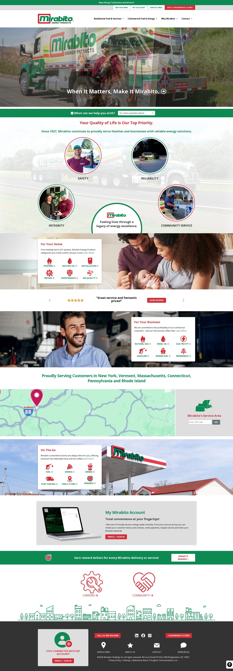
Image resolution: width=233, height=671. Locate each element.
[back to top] (229, 665)
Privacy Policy (115, 660)
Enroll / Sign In (116, 536)
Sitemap (126, 660)
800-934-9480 (121, 7)
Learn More (88, 252)
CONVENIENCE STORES (179, 635)
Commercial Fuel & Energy (141, 18)
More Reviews (157, 300)
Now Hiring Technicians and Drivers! (116, 2)
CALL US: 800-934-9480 (107, 635)
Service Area (156, 7)
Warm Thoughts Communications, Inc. (160, 660)
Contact (186, 18)
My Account (139, 7)
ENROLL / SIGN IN (63, 660)
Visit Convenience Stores (180, 7)
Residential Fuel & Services (107, 18)
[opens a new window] (136, 635)
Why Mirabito (168, 18)
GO (216, 422)
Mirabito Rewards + (183, 558)
